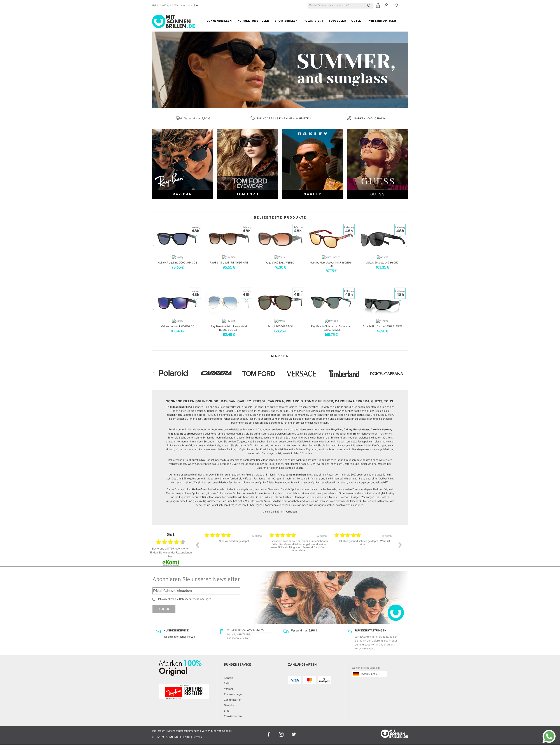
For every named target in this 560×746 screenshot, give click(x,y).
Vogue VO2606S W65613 (280, 263)
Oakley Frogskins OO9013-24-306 (177, 263)
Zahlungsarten (232, 700)
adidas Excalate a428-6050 (382, 263)
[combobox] (340, 6)
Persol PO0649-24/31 (280, 326)
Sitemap (197, 737)
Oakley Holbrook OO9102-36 (177, 326)
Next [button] (400, 545)
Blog (226, 711)
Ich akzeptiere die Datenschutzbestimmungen (184, 599)
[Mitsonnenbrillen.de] (173, 16)
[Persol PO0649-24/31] (280, 303)
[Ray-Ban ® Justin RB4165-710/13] (228, 239)
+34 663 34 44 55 (253, 630)
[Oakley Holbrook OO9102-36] (177, 303)
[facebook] (269, 731)
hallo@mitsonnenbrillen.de (179, 637)
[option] (233, 548)
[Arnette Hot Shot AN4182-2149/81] (382, 303)
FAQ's (227, 683)
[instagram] (281, 731)
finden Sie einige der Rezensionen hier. (171, 554)
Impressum (158, 731)
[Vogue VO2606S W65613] (280, 239)
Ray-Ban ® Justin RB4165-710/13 (229, 263)
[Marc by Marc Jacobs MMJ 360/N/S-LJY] (331, 239)
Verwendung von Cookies (217, 731)
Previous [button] (197, 545)
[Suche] (370, 5)
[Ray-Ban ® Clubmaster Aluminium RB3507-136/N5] (331, 303)
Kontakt (228, 678)
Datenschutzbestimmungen (183, 731)
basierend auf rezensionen (170, 548)
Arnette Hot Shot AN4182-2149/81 (382, 326)
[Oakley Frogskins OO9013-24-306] (177, 239)
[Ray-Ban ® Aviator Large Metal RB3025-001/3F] (228, 303)
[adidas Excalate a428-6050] (382, 239)
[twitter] (294, 731)
